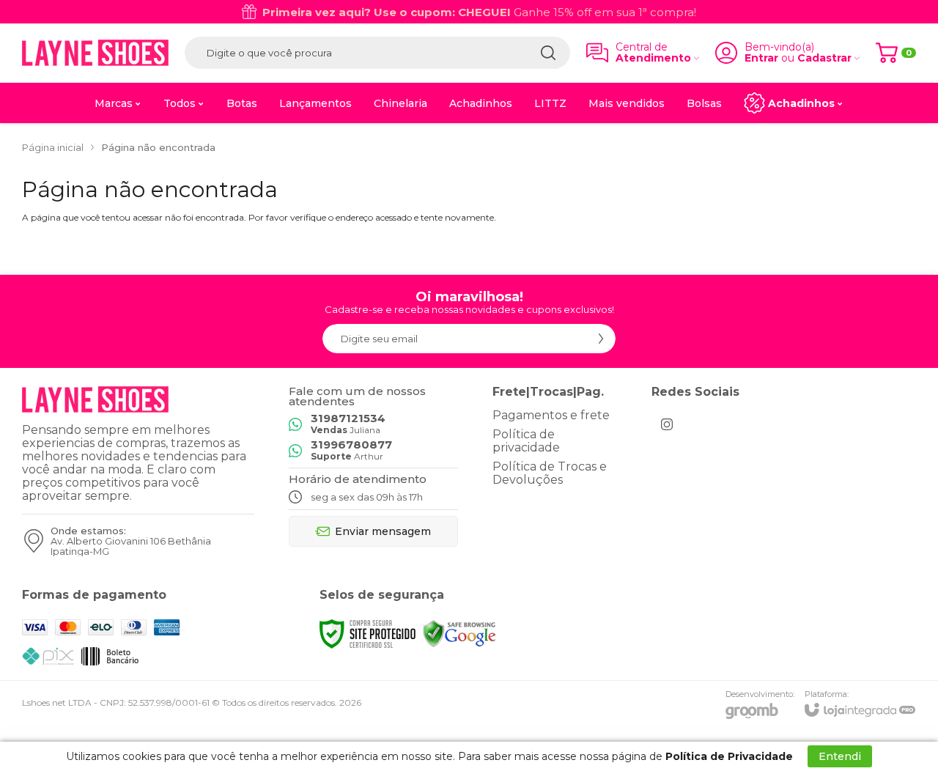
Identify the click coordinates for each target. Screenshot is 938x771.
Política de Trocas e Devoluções (549, 473)
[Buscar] (548, 53)
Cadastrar (824, 58)
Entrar (761, 58)
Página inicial (53, 147)
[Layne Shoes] (95, 53)
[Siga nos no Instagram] (666, 424)
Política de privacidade (526, 440)
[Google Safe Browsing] (459, 632)
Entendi (840, 756)
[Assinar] (601, 338)
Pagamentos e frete (551, 415)
